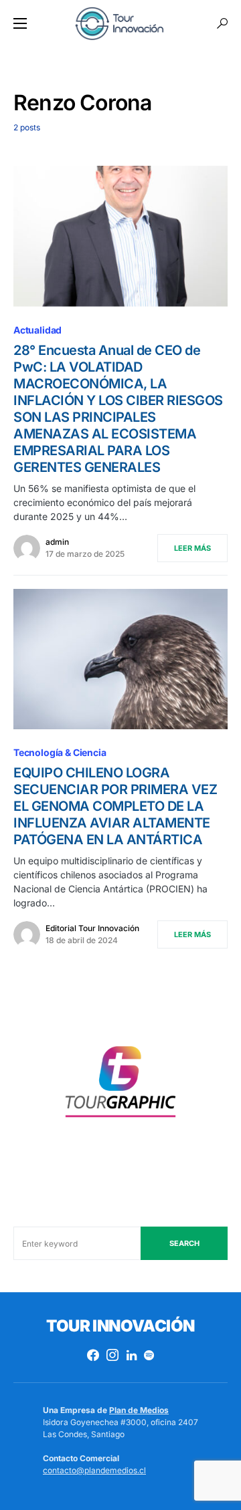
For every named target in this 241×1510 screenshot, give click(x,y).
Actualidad (37, 330)
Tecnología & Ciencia (59, 752)
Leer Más (192, 548)
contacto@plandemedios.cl (94, 1470)
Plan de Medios (139, 1410)
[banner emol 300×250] (120, 1086)
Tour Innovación (120, 1326)
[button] (20, 23)
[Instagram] (112, 1355)
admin (57, 542)
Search (184, 1243)
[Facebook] (93, 1355)
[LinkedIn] (132, 1355)
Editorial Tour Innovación (92, 928)
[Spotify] (149, 1355)
